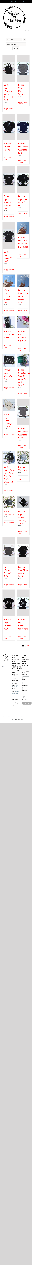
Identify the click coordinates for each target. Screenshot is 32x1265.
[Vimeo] (13, 705)
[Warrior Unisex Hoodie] (9, 127)
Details (12, 108)
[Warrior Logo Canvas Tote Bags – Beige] (9, 405)
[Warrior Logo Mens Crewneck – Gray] (23, 412)
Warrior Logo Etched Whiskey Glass (7, 296)
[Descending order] (24, 39)
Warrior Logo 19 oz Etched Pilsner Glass (23, 296)
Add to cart (20, 255)
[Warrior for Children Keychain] (23, 322)
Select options (6, 109)
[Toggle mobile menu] (29, 30)
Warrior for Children (15, 692)
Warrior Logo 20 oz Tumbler (9, 334)
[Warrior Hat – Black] (9, 502)
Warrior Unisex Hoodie (7, 146)
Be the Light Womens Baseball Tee (7, 202)
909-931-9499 (15, 686)
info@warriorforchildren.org (19, 690)
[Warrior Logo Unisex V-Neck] (9, 603)
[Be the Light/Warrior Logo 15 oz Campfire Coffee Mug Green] (23, 360)
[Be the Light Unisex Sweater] (23, 68)
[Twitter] (18, 703)
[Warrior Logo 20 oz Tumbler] (9, 322)
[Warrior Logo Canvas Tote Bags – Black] (23, 502)
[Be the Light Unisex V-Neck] (9, 235)
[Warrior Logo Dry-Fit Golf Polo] (23, 179)
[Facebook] (13, 703)
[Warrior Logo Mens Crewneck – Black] (23, 550)
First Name (25, 679)
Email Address (25, 673)
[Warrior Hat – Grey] (23, 457)
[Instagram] (15, 703)
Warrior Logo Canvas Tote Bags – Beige (8, 420)
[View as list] (17, 48)
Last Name (25, 685)
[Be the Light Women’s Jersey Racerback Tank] (9, 68)
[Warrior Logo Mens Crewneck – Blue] (23, 127)
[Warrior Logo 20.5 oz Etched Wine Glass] (23, 228)
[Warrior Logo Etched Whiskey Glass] (9, 281)
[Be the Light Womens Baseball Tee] (9, 179)
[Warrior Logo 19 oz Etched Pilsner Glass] (23, 281)
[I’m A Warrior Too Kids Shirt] (9, 550)
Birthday (24, 690)
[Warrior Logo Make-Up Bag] (9, 360)
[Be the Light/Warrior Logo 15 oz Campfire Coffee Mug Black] (9, 457)
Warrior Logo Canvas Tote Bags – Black (22, 517)
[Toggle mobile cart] (25, 30)
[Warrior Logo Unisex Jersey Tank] (23, 603)
